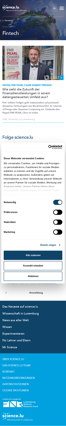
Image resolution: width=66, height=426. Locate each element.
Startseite (8, 20)
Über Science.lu (13, 359)
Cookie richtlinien (15, 390)
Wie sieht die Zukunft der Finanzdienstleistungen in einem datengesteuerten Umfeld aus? (26, 93)
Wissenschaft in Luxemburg (20, 314)
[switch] (57, 212)
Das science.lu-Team (16, 365)
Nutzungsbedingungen (18, 378)
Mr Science (9, 347)
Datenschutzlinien (15, 384)
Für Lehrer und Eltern (16, 340)
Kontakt (8, 372)
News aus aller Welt (15, 320)
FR (54, 8)
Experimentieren (13, 334)
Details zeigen (48, 245)
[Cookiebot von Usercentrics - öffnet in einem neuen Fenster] (48, 147)
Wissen (7, 327)
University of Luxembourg (21, 119)
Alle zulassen (33, 255)
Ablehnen (33, 276)
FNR (4, 119)
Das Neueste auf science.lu (20, 307)
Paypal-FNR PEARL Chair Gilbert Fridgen (27, 85)
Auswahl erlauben (33, 265)
